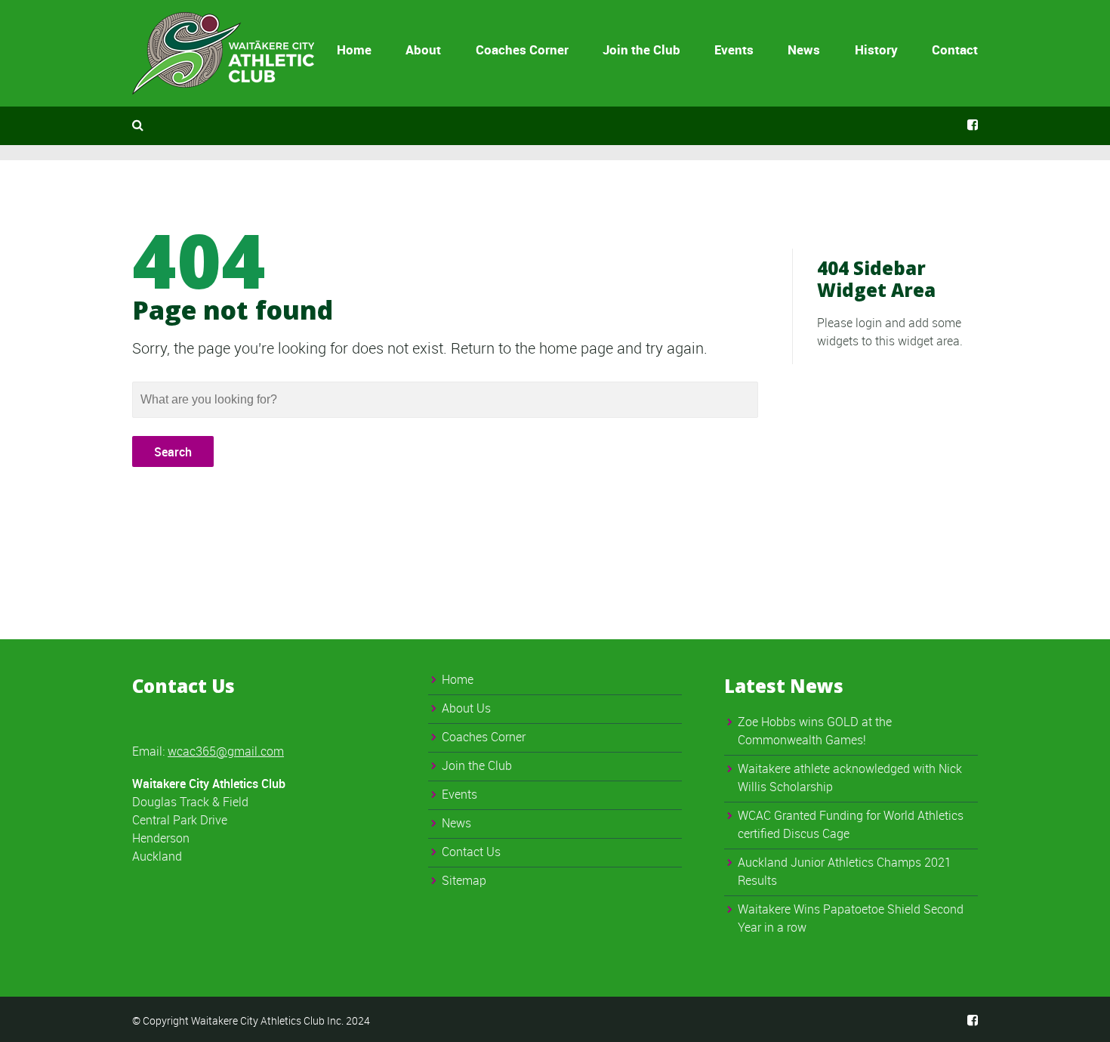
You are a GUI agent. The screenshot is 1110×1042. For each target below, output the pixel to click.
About (423, 49)
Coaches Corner (522, 49)
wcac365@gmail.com (226, 751)
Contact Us (471, 851)
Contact (955, 49)
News (804, 49)
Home (354, 49)
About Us (466, 708)
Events (734, 49)
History (876, 49)
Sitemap (464, 880)
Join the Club (641, 49)
